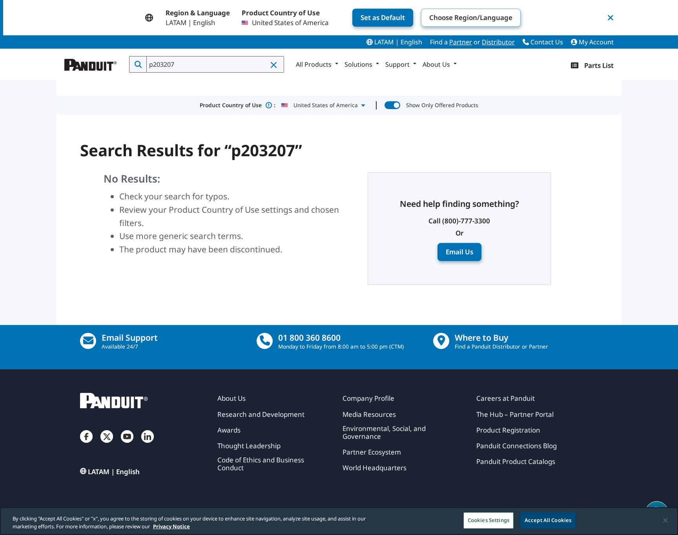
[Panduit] (90, 63)
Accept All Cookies (548, 520)
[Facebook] (86, 444)
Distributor (498, 42)
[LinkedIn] (147, 444)
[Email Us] (88, 341)
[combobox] (214, 64)
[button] (274, 65)
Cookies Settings (488, 520)
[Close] (665, 520)
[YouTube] (127, 444)
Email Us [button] (459, 251)
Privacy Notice (171, 526)
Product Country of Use (237, 105)
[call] (265, 341)
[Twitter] (106, 444)
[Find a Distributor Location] (441, 341)
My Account (595, 42)
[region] (339, 521)
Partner (460, 42)
